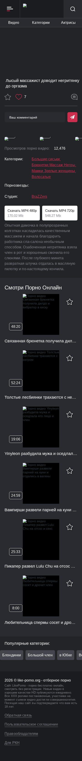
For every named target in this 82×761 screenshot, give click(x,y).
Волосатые (41, 177)
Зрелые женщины (59, 171)
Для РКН (12, 743)
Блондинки (11, 655)
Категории (41, 23)
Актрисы (68, 23)
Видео (13, 23)
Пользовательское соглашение (31, 724)
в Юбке (65, 655)
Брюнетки (40, 165)
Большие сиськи (46, 159)
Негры (69, 165)
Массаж (56, 165)
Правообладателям (21, 734)
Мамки (37, 171)
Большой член (40, 655)
